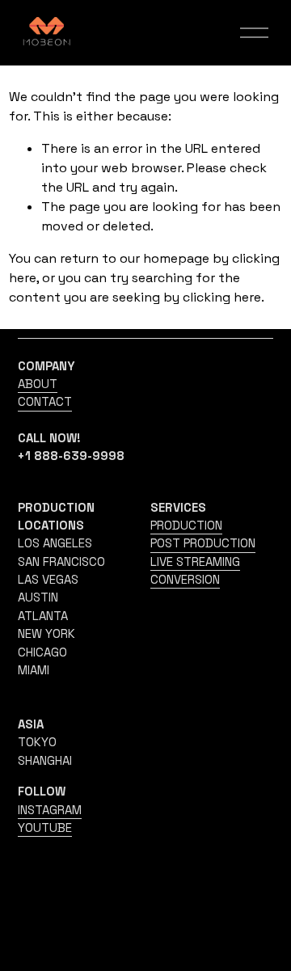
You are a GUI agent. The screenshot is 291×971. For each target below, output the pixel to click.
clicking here (222, 297)
